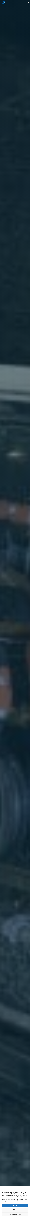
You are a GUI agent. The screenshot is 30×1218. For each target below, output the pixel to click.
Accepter (15, 1205)
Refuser (15, 1209)
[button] (27, 1188)
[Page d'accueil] (3, 3)
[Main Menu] (27, 3)
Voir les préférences (15, 1214)
